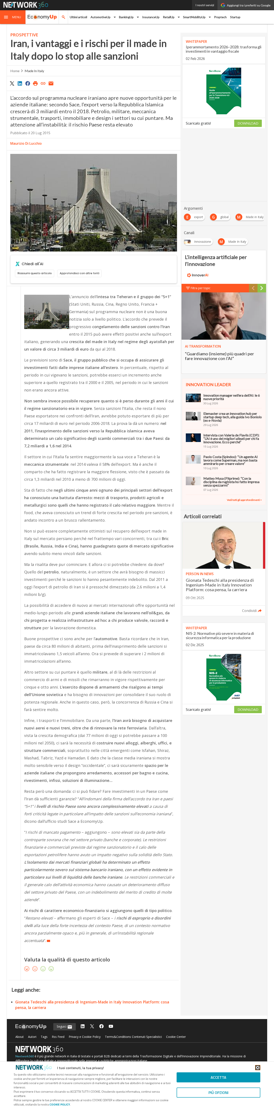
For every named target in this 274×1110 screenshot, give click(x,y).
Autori (32, 1037)
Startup (235, 17)
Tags (44, 1037)
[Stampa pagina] (35, 83)
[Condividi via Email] (51, 83)
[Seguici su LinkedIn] (82, 1026)
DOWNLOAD (248, 123)
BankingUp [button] (126, 17)
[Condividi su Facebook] (27, 83)
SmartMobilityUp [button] (194, 17)
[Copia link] (43, 83)
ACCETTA (218, 1077)
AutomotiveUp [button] (100, 17)
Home (14, 71)
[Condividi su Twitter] (12, 83)
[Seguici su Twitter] (92, 1026)
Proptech (220, 17)
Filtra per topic (200, 288)
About (19, 1037)
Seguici (62, 1026)
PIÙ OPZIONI (218, 1092)
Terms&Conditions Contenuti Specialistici (133, 1037)
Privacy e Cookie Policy (85, 1037)
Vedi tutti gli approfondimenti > (244, 499)
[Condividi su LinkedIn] (19, 83)
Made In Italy (34, 71)
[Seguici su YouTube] (110, 1026)
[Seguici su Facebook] (101, 1026)
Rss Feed (58, 1037)
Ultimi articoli (78, 17)
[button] (13, 17)
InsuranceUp (150, 17)
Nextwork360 (24, 1056)
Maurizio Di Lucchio (26, 143)
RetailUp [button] (168, 17)
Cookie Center (176, 1037)
